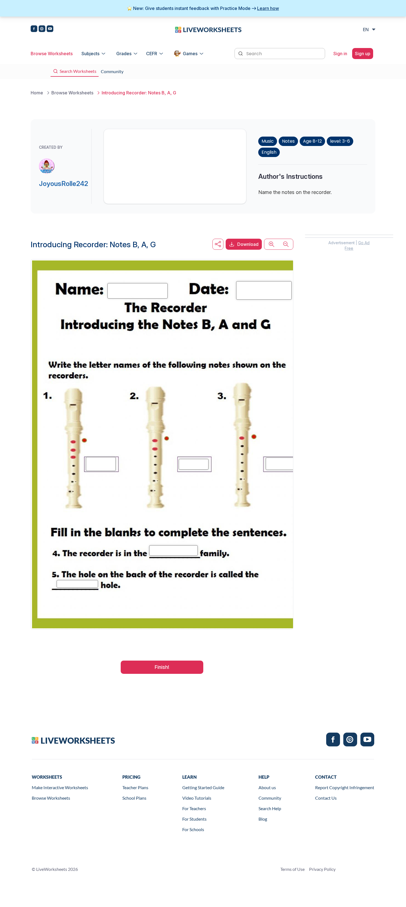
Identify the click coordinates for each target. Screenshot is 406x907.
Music (268, 141)
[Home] (208, 29)
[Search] (241, 53)
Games (190, 53)
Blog (263, 818)
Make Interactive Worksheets (60, 787)
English (269, 152)
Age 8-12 (312, 141)
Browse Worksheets (52, 53)
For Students (194, 818)
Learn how (268, 8)
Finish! (162, 667)
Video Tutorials (196, 797)
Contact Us (326, 797)
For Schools (193, 829)
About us (267, 787)
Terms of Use (292, 869)
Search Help (270, 808)
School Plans (134, 797)
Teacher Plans (135, 787)
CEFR (151, 53)
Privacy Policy (322, 869)
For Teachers (194, 808)
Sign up (362, 53)
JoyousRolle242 (63, 184)
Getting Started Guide (203, 787)
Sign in (340, 53)
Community (270, 797)
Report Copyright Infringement (344, 787)
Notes (288, 141)
